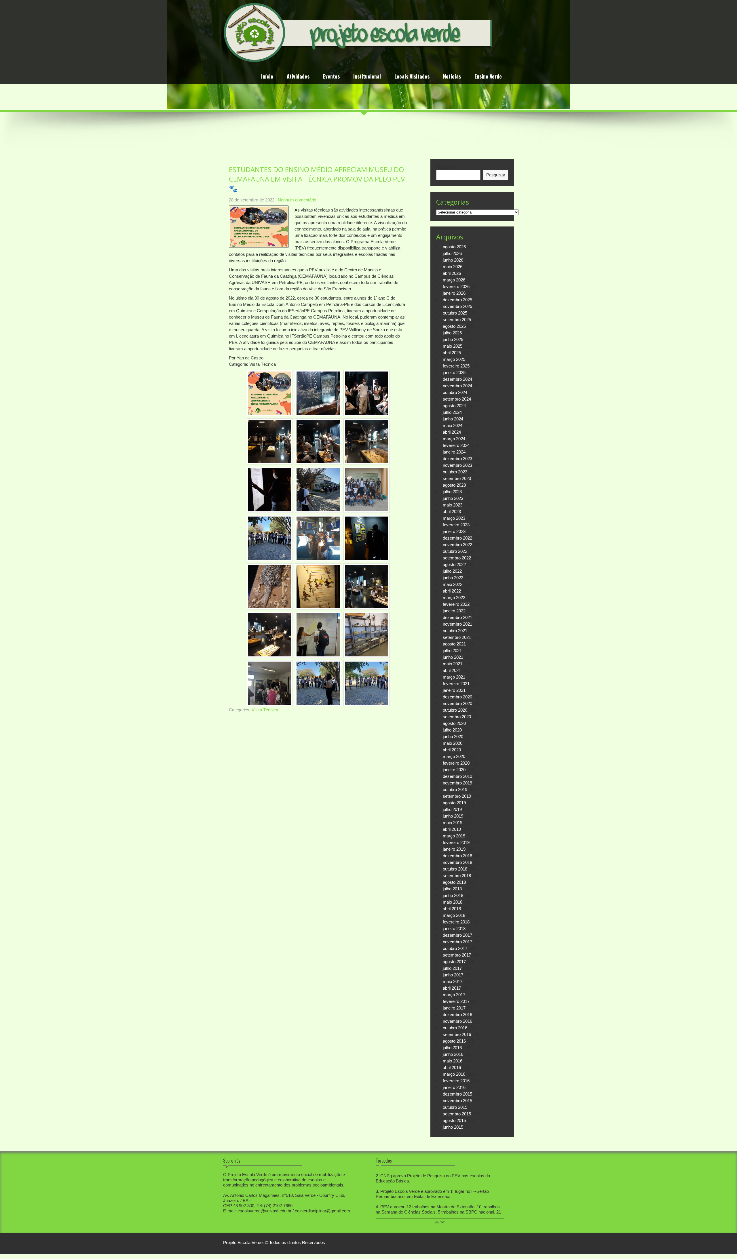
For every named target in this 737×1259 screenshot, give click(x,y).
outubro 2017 (455, 948)
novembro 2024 (457, 385)
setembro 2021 (457, 637)
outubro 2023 (455, 471)
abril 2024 (452, 432)
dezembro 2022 (457, 538)
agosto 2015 (454, 1120)
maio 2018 (452, 902)
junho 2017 (453, 974)
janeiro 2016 (454, 1087)
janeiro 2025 (454, 372)
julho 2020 (452, 729)
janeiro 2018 (454, 928)
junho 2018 (453, 895)
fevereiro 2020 (456, 763)
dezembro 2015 (457, 1094)
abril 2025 (452, 352)
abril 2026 (452, 273)
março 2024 (454, 438)
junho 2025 (453, 339)
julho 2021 (452, 650)
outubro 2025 (455, 313)
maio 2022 (452, 584)
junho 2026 (453, 260)
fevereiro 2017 (456, 1001)
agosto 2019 (454, 802)
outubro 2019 (455, 789)
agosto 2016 (454, 1041)
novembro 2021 (457, 624)
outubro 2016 (455, 1027)
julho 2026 (452, 253)
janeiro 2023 (454, 531)
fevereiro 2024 (456, 445)
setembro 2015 (457, 1113)
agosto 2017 (454, 961)
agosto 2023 (454, 485)
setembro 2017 (457, 955)
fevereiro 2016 (456, 1080)
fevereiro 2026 (456, 286)
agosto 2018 (454, 882)
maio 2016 (452, 1060)
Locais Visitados (412, 77)
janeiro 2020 (454, 769)
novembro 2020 (457, 703)
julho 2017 (452, 968)
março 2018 (454, 915)
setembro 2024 (457, 399)
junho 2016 (453, 1054)
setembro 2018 (457, 875)
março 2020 (454, 756)
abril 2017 (452, 988)
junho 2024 (453, 418)
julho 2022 (452, 571)
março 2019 (454, 835)
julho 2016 (452, 1047)
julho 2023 (452, 491)
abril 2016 (452, 1067)
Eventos (331, 77)
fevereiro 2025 (456, 365)
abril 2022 (452, 590)
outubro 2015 (455, 1107)
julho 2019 (452, 809)
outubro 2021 (455, 630)
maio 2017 (452, 981)
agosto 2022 (454, 564)
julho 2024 (452, 412)
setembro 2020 (457, 716)
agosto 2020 (454, 723)
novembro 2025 (457, 306)
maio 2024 (452, 425)
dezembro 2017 (457, 935)
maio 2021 (452, 663)
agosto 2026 (454, 246)
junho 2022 (453, 577)
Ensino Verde (488, 77)
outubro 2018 (455, 868)
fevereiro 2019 (456, 842)
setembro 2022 (457, 557)
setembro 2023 (457, 478)
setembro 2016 (457, 1034)
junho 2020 (453, 736)
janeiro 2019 (454, 849)
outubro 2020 (455, 710)
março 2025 (454, 359)
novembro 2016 (457, 1021)
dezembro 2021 (457, 617)
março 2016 (454, 1074)
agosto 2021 (454, 643)
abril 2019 (452, 829)
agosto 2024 (454, 405)
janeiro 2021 (454, 690)
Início (267, 77)
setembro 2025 (457, 319)
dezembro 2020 (457, 696)
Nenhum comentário (297, 199)
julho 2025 (452, 332)
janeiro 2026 (454, 293)
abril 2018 (452, 908)
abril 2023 (452, 511)
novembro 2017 (457, 941)
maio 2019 (452, 822)
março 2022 (454, 597)
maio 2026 (452, 266)
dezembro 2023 (457, 458)
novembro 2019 (457, 782)
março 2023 (454, 518)
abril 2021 (452, 670)
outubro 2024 (455, 392)
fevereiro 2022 (456, 604)
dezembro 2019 (457, 776)
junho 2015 (453, 1127)
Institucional (367, 77)
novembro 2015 (457, 1100)
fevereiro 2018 (456, 921)
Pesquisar (445, 167)
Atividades (298, 77)
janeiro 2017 (454, 1007)
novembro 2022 (457, 544)
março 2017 (454, 994)
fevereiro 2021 (456, 683)
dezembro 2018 (457, 855)
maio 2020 (452, 743)
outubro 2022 (455, 551)
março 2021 (454, 677)
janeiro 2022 (454, 610)
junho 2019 (453, 816)
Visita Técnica (265, 709)
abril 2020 (452, 749)
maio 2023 (452, 504)
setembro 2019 (457, 796)
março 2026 (454, 279)
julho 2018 (452, 888)
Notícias (452, 77)
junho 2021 (453, 657)
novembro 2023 (457, 465)
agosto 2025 (454, 326)
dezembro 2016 (457, 1014)
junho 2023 (453, 498)
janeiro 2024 (454, 451)
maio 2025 (452, 346)
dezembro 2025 (457, 299)
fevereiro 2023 (456, 524)
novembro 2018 (457, 862)
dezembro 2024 (457, 379)
